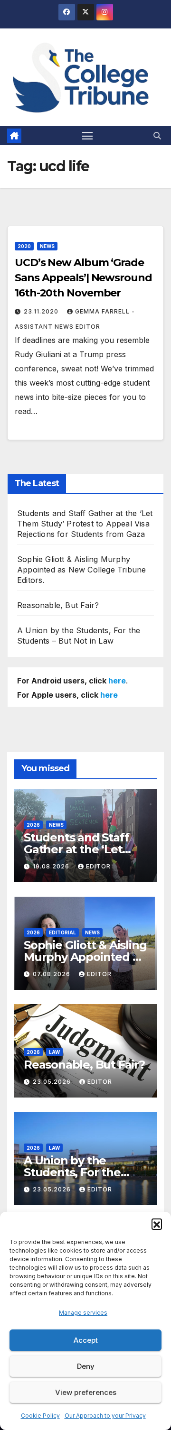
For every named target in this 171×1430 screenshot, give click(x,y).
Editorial (62, 932)
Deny (86, 1366)
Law (54, 1052)
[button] (157, 1223)
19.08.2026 (52, 866)
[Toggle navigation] (87, 135)
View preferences (85, 1392)
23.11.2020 (42, 311)
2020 (24, 246)
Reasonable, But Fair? (58, 605)
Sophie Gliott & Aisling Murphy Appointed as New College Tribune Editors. (81, 569)
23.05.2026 (53, 1081)
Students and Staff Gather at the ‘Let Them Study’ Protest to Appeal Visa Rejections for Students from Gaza (84, 523)
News (47, 246)
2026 (33, 825)
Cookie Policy (40, 1415)
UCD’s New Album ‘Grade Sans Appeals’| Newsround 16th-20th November (83, 277)
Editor (98, 866)
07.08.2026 (52, 974)
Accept (86, 1340)
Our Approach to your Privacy (105, 1415)
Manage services (83, 1312)
